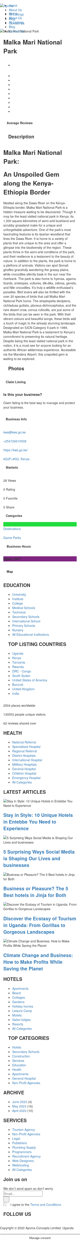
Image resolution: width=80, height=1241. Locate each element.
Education (19, 1065)
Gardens (18, 1002)
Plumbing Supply (24, 1147)
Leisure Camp (22, 1010)
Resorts (17, 1024)
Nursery (17, 630)
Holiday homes (22, 1006)
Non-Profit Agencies (26, 1083)
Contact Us (16, 31)
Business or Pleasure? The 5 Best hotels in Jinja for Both (35, 891)
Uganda (17, 653)
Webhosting (20, 1165)
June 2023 (19, 1101)
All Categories (22, 782)
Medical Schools (23, 607)
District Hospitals (24, 755)
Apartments (20, 988)
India (15, 693)
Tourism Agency (23, 1129)
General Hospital (24, 769)
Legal (16, 1138)
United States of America (29, 680)
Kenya (16, 658)
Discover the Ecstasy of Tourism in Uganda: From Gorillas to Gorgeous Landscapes (39, 925)
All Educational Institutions (30, 634)
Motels (17, 1015)
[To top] (1, 1232)
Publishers (19, 1143)
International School (26, 621)
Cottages (18, 997)
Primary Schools (23, 625)
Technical (19, 612)
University (19, 594)
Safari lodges (21, 1019)
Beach (16, 993)
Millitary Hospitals (24, 764)
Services (18, 1060)
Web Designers (23, 1160)
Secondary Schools (25, 616)
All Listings (16, 22)
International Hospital (27, 760)
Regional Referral (24, 751)
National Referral (24, 742)
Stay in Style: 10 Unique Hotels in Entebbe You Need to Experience (38, 822)
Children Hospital (24, 773)
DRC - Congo (21, 671)
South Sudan (21, 675)
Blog (12, 26)
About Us (15, 18)
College (17, 603)
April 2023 (19, 1110)
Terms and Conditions (45, 1204)
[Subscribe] (6, 1199)
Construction (21, 1056)
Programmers (22, 1152)
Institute (17, 599)
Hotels (16, 1047)
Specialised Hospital (26, 746)
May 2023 (19, 1106)
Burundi (17, 684)
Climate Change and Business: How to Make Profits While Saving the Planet (38, 962)
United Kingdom (23, 689)
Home (13, 13)
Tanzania (18, 662)
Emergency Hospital (26, 777)
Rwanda (18, 666)
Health (16, 1069)
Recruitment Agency (26, 1156)
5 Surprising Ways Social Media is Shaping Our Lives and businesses (39, 858)
